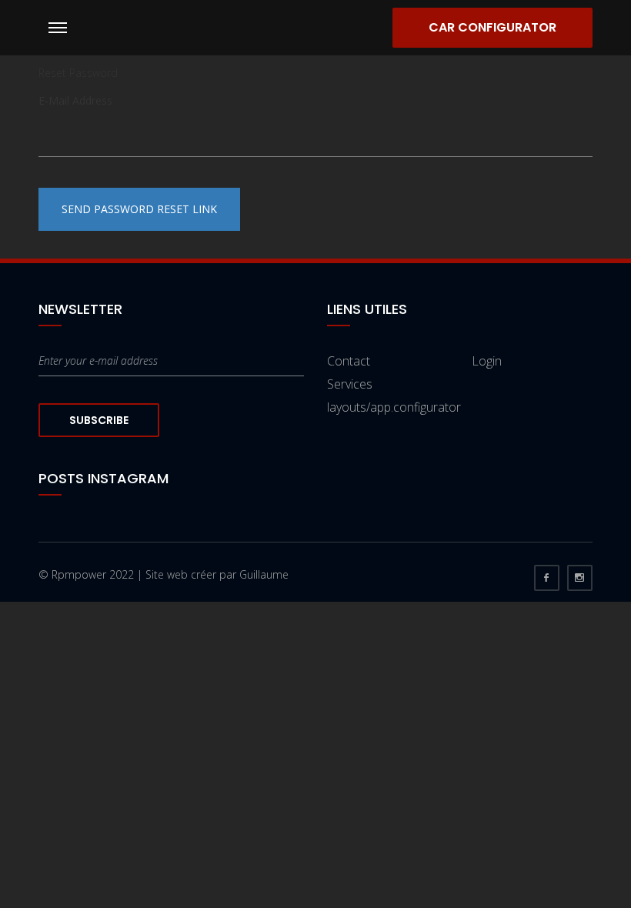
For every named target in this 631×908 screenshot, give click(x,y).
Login (487, 360)
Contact (348, 360)
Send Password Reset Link (139, 209)
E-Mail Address (75, 100)
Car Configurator (492, 27)
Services (349, 384)
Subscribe (99, 420)
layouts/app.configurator (394, 407)
